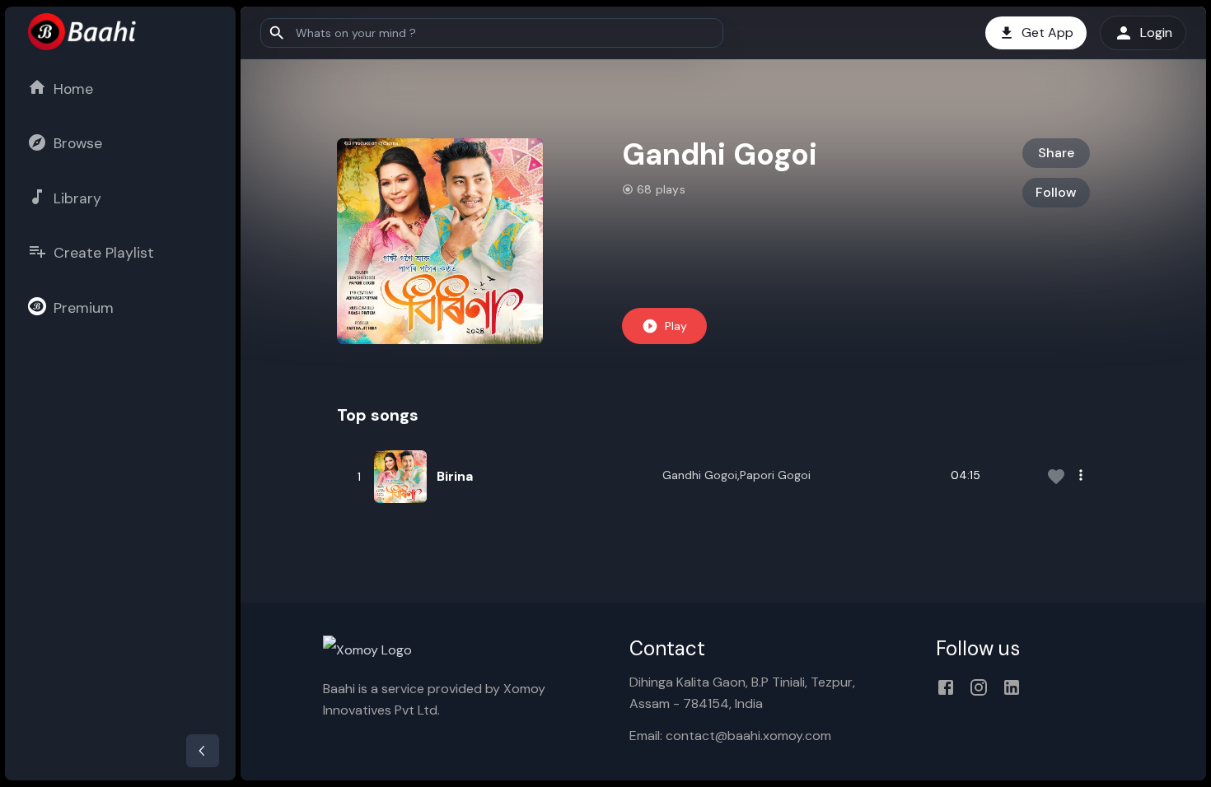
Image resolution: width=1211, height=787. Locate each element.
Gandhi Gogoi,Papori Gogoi (736, 475)
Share (1056, 152)
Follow (1056, 192)
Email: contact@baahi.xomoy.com (730, 735)
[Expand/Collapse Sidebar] (202, 750)
